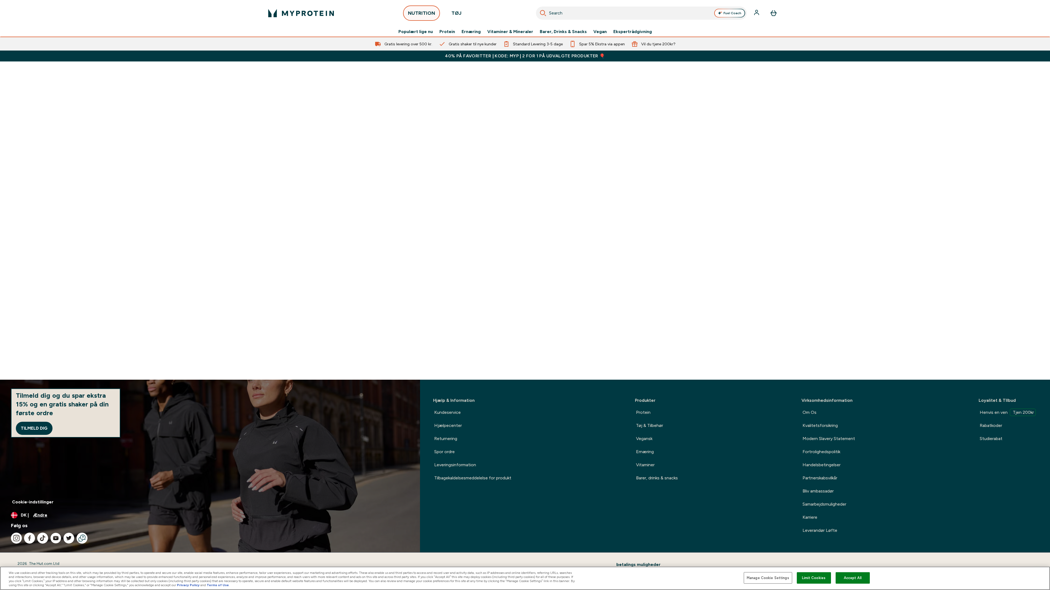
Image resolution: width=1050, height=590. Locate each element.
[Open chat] (82, 538)
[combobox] (641, 13)
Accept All (853, 578)
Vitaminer (645, 464)
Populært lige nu (415, 32)
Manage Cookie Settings (768, 578)
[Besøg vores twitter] (68, 538)
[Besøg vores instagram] (16, 538)
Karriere (810, 517)
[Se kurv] (773, 13)
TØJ (456, 13)
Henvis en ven (1007, 412)
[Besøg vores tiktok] (42, 538)
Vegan (600, 32)
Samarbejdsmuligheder (824, 504)
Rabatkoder (991, 425)
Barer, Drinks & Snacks (563, 32)
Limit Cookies (814, 578)
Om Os (809, 412)
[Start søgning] (543, 13)
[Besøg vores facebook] (29, 538)
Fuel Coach (732, 13)
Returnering (445, 438)
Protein (447, 32)
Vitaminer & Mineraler (510, 32)
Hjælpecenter (448, 425)
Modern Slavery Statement (829, 438)
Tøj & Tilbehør (649, 425)
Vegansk (644, 438)
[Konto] (757, 13)
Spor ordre (444, 451)
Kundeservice (447, 412)
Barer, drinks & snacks (657, 478)
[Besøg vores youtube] (55, 538)
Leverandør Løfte (820, 530)
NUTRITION (421, 13)
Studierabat (991, 438)
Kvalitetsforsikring (820, 425)
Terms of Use (218, 585)
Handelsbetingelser (822, 464)
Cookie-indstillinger (33, 502)
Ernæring (471, 32)
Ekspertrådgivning (632, 32)
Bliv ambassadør (818, 491)
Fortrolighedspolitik (821, 451)
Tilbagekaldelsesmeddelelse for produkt (472, 478)
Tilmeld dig (34, 428)
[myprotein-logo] (301, 13)
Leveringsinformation (455, 464)
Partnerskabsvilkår (820, 478)
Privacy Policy (188, 585)
